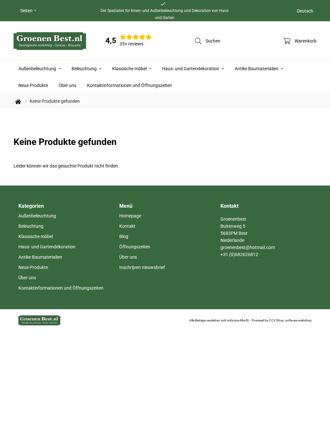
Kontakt (127, 226)
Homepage (130, 215)
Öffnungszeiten (134, 246)
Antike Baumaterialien (257, 68)
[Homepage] (50, 40)
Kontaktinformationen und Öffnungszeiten (129, 85)
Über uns (67, 85)
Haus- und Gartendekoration (191, 68)
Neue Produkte (33, 85)
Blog (123, 236)
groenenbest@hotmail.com (247, 247)
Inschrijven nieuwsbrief (142, 267)
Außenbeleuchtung (37, 68)
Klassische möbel (130, 68)
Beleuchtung (85, 68)
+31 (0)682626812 (239, 254)
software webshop (298, 320)
